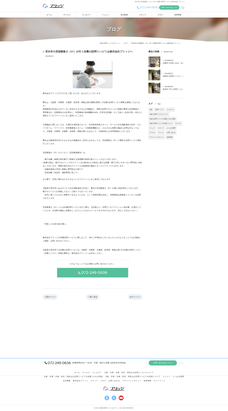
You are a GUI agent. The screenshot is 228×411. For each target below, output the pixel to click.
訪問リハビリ (159, 109)
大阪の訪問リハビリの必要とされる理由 (162, 119)
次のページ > (135, 296)
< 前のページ (50, 296)
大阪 (150, 109)
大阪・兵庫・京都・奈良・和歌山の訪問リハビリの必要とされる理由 (73, 376)
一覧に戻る (92, 296)
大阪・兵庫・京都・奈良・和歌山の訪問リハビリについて (129, 372)
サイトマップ (159, 380)
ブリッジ (161, 132)
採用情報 (170, 137)
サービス (178, 123)
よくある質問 (171, 128)
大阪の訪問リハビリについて (158, 114)
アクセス (152, 132)
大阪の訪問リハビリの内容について (161, 123)
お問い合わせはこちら (169, 7)
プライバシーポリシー (156, 137)
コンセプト (170, 109)
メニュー (152, 128)
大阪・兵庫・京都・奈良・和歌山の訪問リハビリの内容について (132, 376)
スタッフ (161, 128)
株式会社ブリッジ (80, 380)
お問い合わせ (171, 132)
